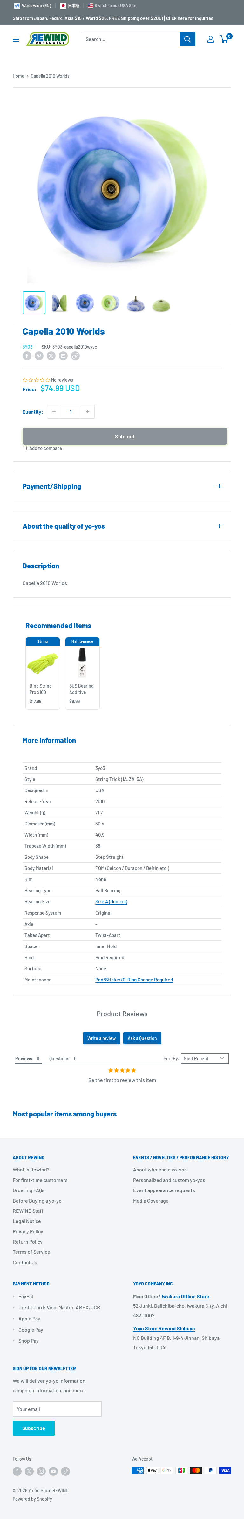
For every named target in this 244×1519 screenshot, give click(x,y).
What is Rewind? (31, 1169)
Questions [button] (59, 1058)
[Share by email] (63, 355)
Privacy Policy (28, 1231)
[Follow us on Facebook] (17, 1471)
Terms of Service (31, 1252)
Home (18, 75)
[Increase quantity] (87, 411)
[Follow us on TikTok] (65, 1471)
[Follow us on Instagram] (41, 1471)
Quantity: (33, 412)
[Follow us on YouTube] (53, 1471)
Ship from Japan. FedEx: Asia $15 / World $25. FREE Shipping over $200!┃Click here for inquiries (113, 18)
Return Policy (28, 1241)
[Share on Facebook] (27, 355)
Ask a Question (142, 1038)
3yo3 (27, 346)
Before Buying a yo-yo (37, 1200)
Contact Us (25, 1262)
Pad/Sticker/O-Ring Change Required (134, 979)
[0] (224, 39)
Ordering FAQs (28, 1190)
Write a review (101, 1038)
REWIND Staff (28, 1211)
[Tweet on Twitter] (51, 355)
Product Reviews (122, 1013)
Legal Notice (27, 1221)
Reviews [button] (23, 1058)
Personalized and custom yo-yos (169, 1180)
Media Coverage (151, 1200)
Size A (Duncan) (111, 901)
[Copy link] (75, 355)
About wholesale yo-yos (160, 1169)
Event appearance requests (164, 1190)
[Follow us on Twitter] (29, 1471)
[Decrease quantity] (54, 411)
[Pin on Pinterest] (39, 355)
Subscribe (33, 1428)
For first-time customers (40, 1180)
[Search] (187, 39)
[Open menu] (16, 39)
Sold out (125, 436)
